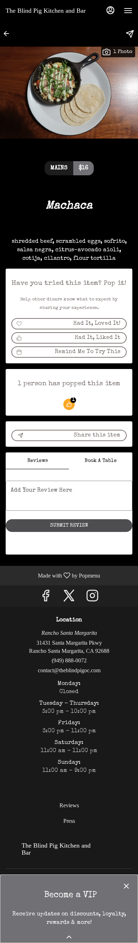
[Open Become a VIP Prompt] (69, 937)
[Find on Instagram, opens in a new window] (92, 598)
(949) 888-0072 (69, 660)
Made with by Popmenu (52, 575)
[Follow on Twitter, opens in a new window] (69, 598)
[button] (8, 33)
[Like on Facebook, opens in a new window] (45, 598)
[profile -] (110, 10)
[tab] (37, 460)
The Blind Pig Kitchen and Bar (53, 852)
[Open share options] (130, 34)
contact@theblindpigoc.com (69, 670)
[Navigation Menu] (128, 11)
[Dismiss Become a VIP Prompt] (126, 886)
